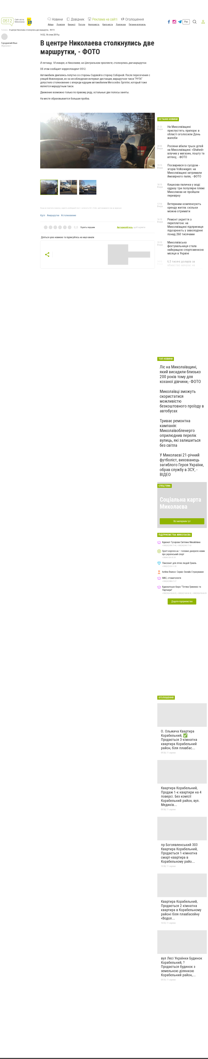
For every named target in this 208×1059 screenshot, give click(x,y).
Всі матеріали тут (182, 521)
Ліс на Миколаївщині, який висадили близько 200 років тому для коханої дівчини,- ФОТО (180, 374)
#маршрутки (53, 215)
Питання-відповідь (137, 24)
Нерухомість (93, 24)
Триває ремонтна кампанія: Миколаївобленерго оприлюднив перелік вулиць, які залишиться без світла (180, 433)
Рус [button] (186, 21)
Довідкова (121, 24)
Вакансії (71, 24)
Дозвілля (60, 24)
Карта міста (107, 24)
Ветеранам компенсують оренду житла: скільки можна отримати (184, 207)
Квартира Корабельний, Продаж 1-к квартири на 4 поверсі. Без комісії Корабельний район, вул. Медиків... (181, 796)
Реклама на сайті (104, 19)
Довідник (77, 19)
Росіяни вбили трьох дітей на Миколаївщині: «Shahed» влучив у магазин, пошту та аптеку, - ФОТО (185, 151)
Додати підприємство (182, 601)
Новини (57, 19)
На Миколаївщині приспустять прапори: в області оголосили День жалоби (183, 132)
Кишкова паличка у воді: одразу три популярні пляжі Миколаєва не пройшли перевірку (185, 190)
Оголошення (134, 19)
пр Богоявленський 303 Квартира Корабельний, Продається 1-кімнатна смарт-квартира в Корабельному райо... (179, 853)
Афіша (50, 24)
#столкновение (68, 215)
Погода (81, 24)
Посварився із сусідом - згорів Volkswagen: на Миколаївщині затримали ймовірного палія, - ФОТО (184, 170)
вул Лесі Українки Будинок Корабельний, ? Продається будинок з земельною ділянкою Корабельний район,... (181, 966)
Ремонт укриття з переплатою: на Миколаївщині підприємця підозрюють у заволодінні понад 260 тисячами (185, 227)
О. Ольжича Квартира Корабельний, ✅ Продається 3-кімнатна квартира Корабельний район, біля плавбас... (179, 739)
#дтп (42, 215)
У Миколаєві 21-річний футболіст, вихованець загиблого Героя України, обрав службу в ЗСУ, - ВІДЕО (182, 465)
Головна (4, 30)
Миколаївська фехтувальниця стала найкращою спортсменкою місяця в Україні (185, 248)
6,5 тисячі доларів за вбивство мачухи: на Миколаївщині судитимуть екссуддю (185, 267)
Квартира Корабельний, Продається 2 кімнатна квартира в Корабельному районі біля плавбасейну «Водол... (181, 909)
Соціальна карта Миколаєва (180, 503)
